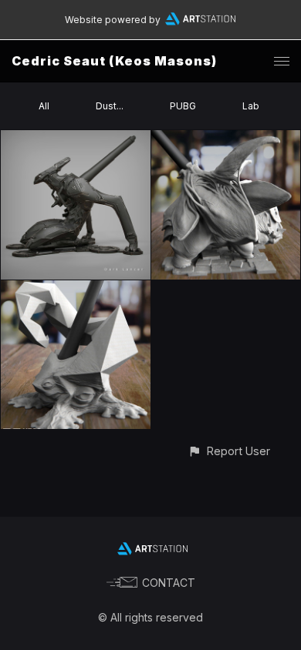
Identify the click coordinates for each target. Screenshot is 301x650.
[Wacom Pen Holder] (75, 139)
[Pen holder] (226, 139)
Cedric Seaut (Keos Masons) (114, 61)
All (44, 106)
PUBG (183, 106)
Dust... (109, 106)
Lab (250, 106)
